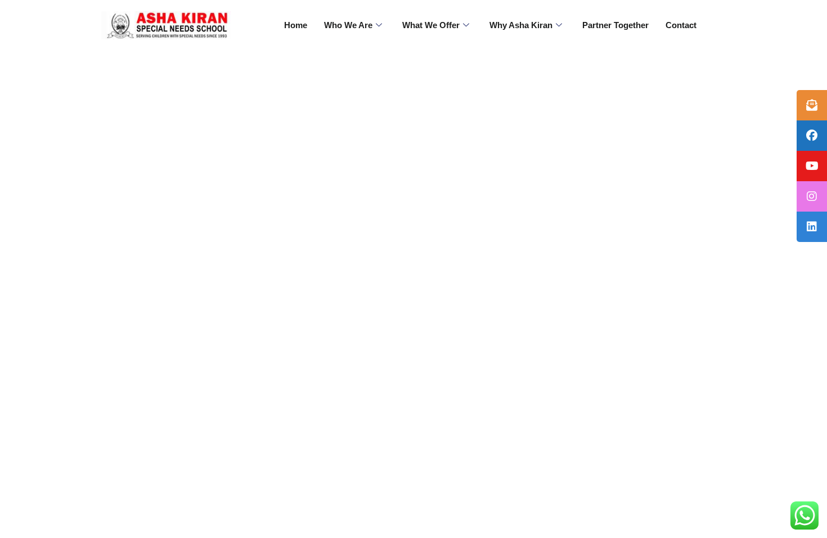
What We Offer (431, 25)
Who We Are (348, 25)
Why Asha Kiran (520, 25)
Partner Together (615, 25)
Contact (681, 25)
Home (295, 25)
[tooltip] (812, 105)
